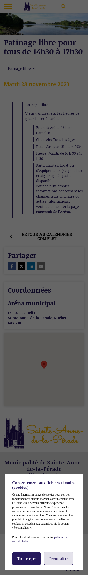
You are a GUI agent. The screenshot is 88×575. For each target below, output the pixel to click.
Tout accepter (26, 559)
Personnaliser (58, 559)
